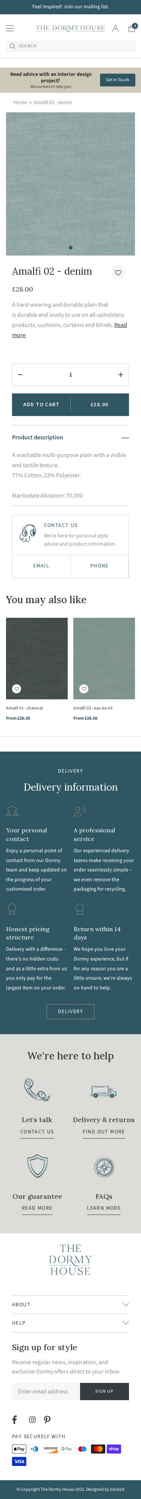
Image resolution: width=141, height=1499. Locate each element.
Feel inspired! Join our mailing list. (70, 7)
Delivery (70, 1011)
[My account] (115, 28)
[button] (118, 272)
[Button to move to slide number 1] (71, 248)
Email (41, 566)
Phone (99, 566)
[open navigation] (10, 29)
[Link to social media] (15, 1419)
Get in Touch (117, 80)
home (20, 102)
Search (28, 46)
